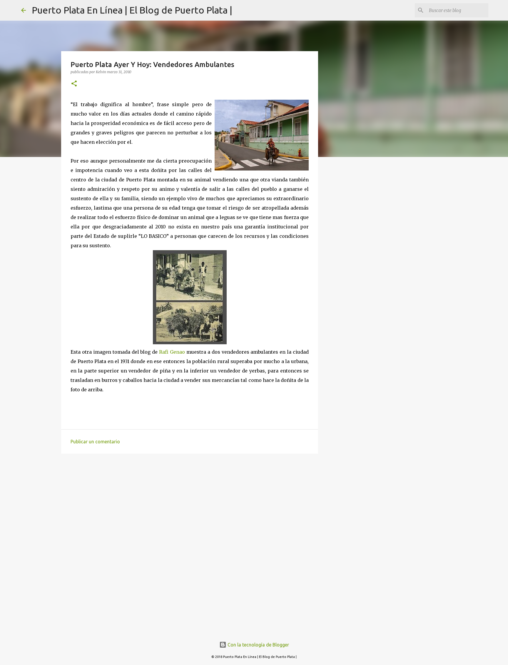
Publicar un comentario (95, 441)
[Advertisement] (189, 503)
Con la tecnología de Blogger (257, 644)
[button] (74, 84)
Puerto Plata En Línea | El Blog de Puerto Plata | (132, 10)
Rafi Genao (172, 352)
